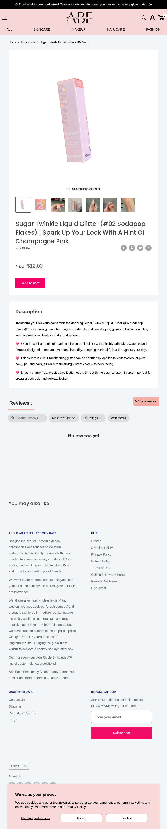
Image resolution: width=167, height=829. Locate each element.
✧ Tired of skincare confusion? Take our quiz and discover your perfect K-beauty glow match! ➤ (83, 4)
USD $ (15, 766)
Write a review (146, 401)
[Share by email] (148, 248)
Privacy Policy (101, 554)
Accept (81, 818)
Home (12, 42)
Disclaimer (98, 588)
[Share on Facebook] (124, 248)
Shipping (15, 706)
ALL (9, 29)
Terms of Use (100, 568)
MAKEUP (79, 29)
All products (27, 42)
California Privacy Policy (108, 574)
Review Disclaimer (104, 581)
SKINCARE (41, 29)
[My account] (152, 17)
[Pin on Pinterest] (132, 248)
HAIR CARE (116, 29)
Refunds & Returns (22, 713)
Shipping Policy (102, 547)
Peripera (22, 248)
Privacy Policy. (76, 807)
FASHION (153, 29)
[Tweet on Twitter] (140, 248)
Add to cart (30, 283)
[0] (161, 17)
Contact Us (17, 699)
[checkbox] (118, 418)
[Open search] (144, 17)
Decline (126, 818)
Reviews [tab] (21, 403)
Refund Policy (101, 561)
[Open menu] (4, 18)
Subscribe (121, 732)
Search (96, 541)
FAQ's (13, 720)
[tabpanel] (83, 449)
